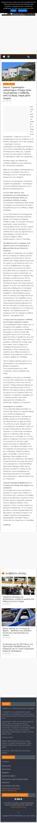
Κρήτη (6, 84)
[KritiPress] (4, 56)
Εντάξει (13, 10)
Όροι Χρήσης (31, 816)
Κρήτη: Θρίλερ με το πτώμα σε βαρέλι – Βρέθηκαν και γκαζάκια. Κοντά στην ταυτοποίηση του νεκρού (17, 631)
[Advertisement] (18, 34)
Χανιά (12, 84)
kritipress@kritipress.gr (9, 790)
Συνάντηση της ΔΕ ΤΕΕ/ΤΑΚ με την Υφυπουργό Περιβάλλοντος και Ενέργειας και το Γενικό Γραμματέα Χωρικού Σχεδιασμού (18, 647)
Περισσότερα (22, 10)
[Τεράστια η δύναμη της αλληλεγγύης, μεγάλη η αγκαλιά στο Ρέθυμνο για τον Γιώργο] (18, 578)
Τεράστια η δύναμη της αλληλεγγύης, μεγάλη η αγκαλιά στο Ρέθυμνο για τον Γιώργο (18, 599)
